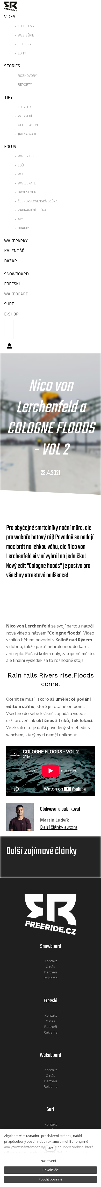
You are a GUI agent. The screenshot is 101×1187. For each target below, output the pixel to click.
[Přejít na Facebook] (44, 984)
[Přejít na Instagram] (57, 984)
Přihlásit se (9, 346)
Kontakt (51, 961)
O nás (50, 966)
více (51, 1148)
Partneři (50, 972)
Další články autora (58, 827)
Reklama (50, 977)
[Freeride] (10, 6)
